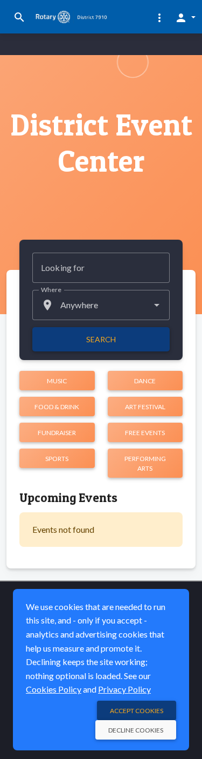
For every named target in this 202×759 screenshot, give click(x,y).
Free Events (145, 433)
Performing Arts (145, 463)
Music (57, 381)
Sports (56, 459)
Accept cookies (136, 711)
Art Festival (145, 407)
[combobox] (101, 305)
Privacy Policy (124, 689)
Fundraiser (57, 433)
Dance (145, 381)
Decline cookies (135, 730)
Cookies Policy (53, 689)
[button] (159, 17)
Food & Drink (56, 407)
